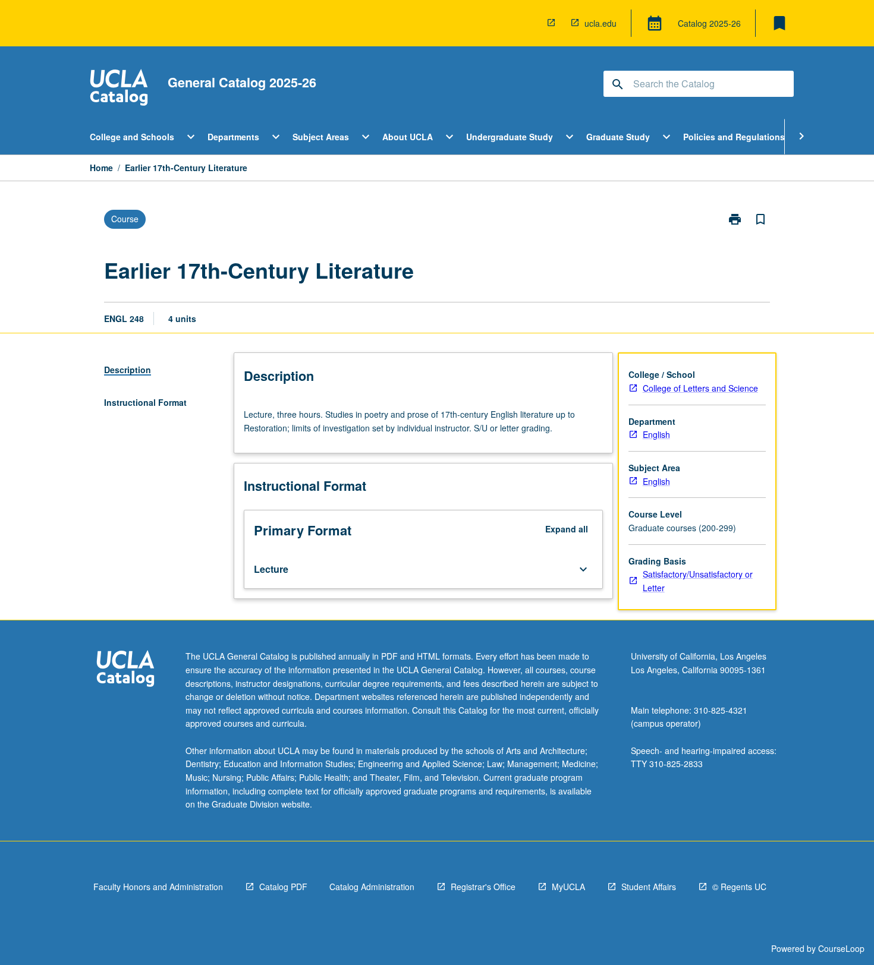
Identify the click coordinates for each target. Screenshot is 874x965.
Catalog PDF (283, 887)
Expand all (566, 529)
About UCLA (407, 137)
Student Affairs (648, 887)
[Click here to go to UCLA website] (125, 669)
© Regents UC (739, 887)
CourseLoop (841, 948)
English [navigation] (656, 434)
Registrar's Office (483, 887)
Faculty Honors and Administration (158, 887)
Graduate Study (618, 137)
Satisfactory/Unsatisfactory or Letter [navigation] (698, 581)
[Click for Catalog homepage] (119, 88)
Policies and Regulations (734, 137)
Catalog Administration (371, 887)
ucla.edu (600, 23)
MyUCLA (568, 887)
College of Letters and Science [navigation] (700, 388)
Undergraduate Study (509, 137)
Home (101, 168)
